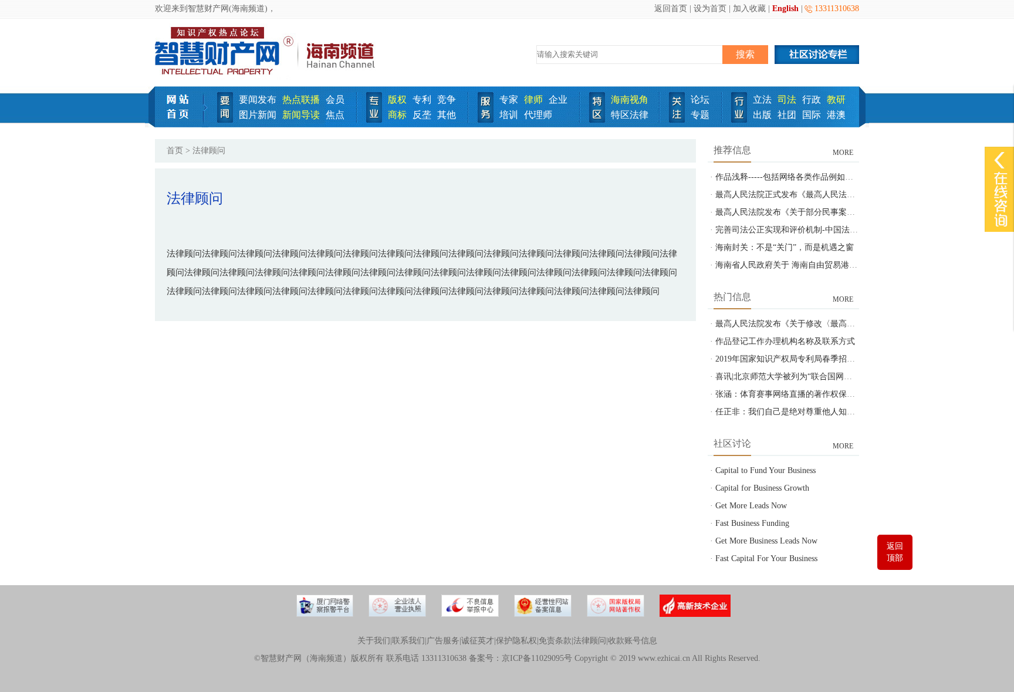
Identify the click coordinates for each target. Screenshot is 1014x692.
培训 (508, 115)
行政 (811, 99)
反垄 (422, 115)
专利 (422, 99)
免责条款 (555, 640)
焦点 (335, 115)
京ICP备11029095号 (537, 658)
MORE (843, 152)
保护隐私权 (516, 640)
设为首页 (710, 8)
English (785, 8)
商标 (397, 115)
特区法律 (629, 115)
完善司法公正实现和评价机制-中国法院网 (790, 229)
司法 (787, 99)
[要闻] (225, 120)
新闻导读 (301, 115)
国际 (811, 115)
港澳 (836, 115)
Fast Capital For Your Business (766, 558)
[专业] (374, 120)
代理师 (538, 115)
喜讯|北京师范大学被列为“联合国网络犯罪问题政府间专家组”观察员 (838, 376)
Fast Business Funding (752, 523)
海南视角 (629, 99)
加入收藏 (749, 8)
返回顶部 (895, 552)
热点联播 (301, 99)
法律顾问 (589, 640)
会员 (335, 99)
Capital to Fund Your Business (765, 470)
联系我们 (408, 640)
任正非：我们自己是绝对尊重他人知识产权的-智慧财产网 (819, 411)
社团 (787, 115)
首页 (175, 150)
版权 (397, 99)
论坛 (700, 99)
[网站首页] (181, 124)
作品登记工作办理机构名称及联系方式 (785, 341)
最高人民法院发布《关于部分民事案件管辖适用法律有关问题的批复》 (842, 212)
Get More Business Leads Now (766, 540)
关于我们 (373, 640)
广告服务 (443, 640)
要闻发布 (257, 99)
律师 (533, 99)
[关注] (677, 120)
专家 (508, 99)
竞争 (446, 99)
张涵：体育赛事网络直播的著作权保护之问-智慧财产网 (815, 394)
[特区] (597, 120)
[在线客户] (999, 160)
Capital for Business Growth (762, 488)
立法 (762, 99)
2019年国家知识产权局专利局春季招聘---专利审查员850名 (820, 359)
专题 (700, 115)
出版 (762, 115)
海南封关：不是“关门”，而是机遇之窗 (784, 247)
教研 (836, 99)
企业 (558, 99)
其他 (446, 115)
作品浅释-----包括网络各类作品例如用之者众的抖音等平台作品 (829, 177)
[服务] (486, 120)
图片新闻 (257, 115)
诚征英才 (477, 640)
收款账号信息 (632, 640)
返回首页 (670, 8)
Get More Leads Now (751, 505)
